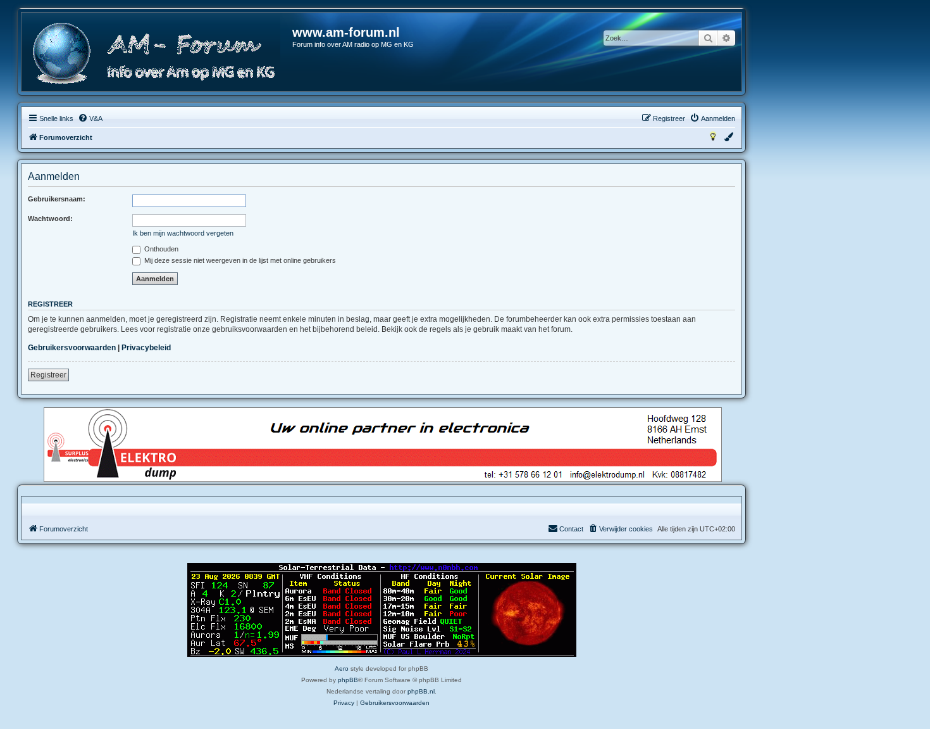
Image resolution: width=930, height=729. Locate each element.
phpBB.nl (421, 691)
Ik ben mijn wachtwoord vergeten (182, 233)
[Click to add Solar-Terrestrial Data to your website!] (381, 610)
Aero (342, 668)
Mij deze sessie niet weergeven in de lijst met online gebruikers (239, 260)
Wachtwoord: (50, 218)
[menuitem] (90, 118)
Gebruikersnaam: (56, 199)
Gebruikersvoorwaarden (72, 347)
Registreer (48, 375)
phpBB (348, 679)
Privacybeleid (146, 347)
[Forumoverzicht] (157, 53)
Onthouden (160, 249)
